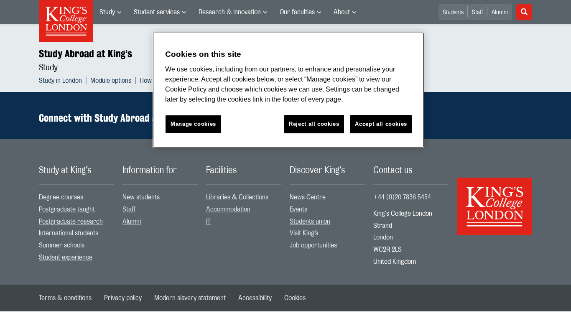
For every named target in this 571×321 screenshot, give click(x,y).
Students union (310, 221)
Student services (157, 12)
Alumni (500, 12)
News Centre (308, 197)
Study (107, 12)
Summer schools (61, 245)
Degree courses (61, 197)
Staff (477, 12)
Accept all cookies (381, 124)
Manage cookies (193, 124)
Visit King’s (304, 233)
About (342, 12)
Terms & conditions (65, 298)
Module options (110, 80)
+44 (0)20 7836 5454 (402, 197)
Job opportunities (313, 245)
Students (453, 12)
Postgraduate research (71, 221)
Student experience (65, 257)
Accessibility (255, 298)
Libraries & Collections (237, 197)
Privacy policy (123, 298)
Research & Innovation (230, 12)
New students (141, 197)
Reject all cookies (314, 124)
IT (208, 221)
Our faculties (297, 12)
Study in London (60, 80)
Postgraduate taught (67, 209)
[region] (288, 90)
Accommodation (228, 209)
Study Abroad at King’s (85, 53)
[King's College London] (494, 199)
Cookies (295, 298)
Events (298, 209)
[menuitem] (110, 12)
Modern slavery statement (190, 298)
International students (68, 233)
